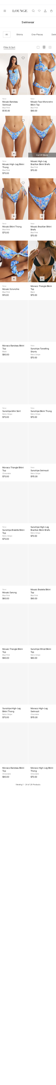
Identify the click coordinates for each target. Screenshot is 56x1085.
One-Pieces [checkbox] (37, 34)
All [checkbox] (7, 34)
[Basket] (51, 10)
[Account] (45, 10)
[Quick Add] (13, 91)
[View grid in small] (50, 47)
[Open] (4, 10)
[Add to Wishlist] (23, 58)
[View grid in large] (38, 47)
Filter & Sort (9, 47)
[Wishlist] (39, 10)
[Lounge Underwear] (20, 11)
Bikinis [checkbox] (20, 34)
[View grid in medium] (44, 47)
